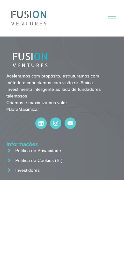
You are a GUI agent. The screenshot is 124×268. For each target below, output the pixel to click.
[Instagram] (55, 123)
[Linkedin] (41, 123)
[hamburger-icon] (112, 18)
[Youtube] (70, 123)
